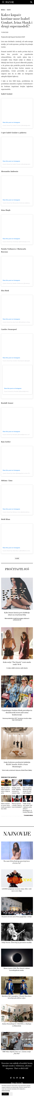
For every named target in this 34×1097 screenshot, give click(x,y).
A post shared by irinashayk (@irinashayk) (15, 241)
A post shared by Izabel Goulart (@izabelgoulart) (17, 125)
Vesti (9, 10)
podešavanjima (6, 1090)
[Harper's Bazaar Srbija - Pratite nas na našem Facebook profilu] (10, 1078)
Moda (3, 10)
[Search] (31, 2)
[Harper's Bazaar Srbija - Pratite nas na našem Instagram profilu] (20, 1078)
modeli (17, 558)
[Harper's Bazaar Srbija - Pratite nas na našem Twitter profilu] (14, 1078)
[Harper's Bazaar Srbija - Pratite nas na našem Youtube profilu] (23, 1078)
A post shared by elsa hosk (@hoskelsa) (14, 322)
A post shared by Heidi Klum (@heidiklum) (15, 550)
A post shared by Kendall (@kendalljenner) (16, 391)
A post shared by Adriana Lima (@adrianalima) (16, 512)
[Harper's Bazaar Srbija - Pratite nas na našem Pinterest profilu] (17, 1078)
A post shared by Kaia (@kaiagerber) (13, 473)
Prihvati (5, 1094)
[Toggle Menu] (3, 2)
